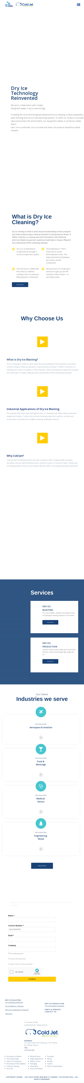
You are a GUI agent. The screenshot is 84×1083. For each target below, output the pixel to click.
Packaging (33, 1064)
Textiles (49, 1064)
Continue (32, 979)
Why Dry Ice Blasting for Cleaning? (17, 1010)
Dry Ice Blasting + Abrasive (14, 1006)
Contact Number (16, 925)
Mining (49, 1059)
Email (11, 935)
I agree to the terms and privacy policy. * (22, 964)
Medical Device (35, 1056)
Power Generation (36, 1069)
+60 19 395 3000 (29, 1050)
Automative (34, 1066)
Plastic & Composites (14, 1061)
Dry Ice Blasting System (17, 953)
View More (20, 285)
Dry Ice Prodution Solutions (54, 1006)
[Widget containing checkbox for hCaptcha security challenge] (24, 972)
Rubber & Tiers (35, 1061)
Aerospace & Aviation (14, 1056)
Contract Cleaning (13, 1066)
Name (11, 915)
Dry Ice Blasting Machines (14, 1002)
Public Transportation (54, 1066)
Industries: (8, 1014)
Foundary (50, 1056)
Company (12, 945)
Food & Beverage (13, 1059)
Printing (49, 1061)
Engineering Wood (36, 1059)
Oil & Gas (10, 1069)
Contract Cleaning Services (18, 959)
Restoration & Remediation (16, 1064)
